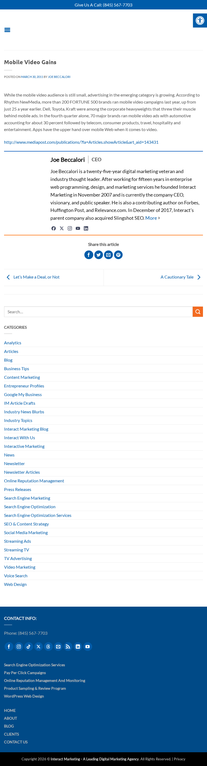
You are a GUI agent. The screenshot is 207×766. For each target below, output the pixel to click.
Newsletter (14, 463)
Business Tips (16, 368)
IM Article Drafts (19, 403)
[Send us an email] (58, 646)
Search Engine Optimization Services (37, 515)
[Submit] (198, 312)
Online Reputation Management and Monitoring (44, 680)
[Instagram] (70, 228)
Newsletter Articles (22, 472)
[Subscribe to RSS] (68, 646)
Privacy (179, 759)
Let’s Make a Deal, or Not (36, 277)
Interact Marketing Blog (26, 428)
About (10, 718)
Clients (11, 734)
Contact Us (15, 742)
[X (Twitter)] (61, 228)
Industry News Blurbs (24, 411)
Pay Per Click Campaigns (25, 672)
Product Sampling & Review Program (35, 688)
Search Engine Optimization (30, 506)
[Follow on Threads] (48, 646)
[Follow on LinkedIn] (78, 646)
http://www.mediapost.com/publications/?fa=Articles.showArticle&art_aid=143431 (81, 142)
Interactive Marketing (24, 446)
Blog (8, 359)
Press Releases (17, 489)
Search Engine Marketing (27, 497)
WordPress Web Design (24, 696)
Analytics (12, 342)
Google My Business (23, 394)
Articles (11, 351)
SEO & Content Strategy (26, 523)
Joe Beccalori (59, 76)
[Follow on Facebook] (9, 646)
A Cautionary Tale (177, 277)
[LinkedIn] (86, 228)
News (9, 454)
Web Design (15, 584)
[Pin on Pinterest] (118, 254)
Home (10, 710)
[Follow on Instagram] (19, 646)
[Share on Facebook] (88, 254)
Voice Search (15, 575)
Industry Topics (18, 420)
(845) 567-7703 (117, 4)
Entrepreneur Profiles (24, 385)
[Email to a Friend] (108, 254)
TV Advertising (18, 558)
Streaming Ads (17, 541)
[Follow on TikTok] (28, 646)
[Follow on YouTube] (87, 646)
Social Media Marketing (26, 532)
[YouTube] (78, 228)
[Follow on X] (38, 646)
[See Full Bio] (153, 218)
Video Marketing (19, 566)
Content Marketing (22, 377)
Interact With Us (19, 437)
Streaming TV (16, 549)
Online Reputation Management (34, 480)
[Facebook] (53, 228)
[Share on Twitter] (98, 254)
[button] (7, 29)
